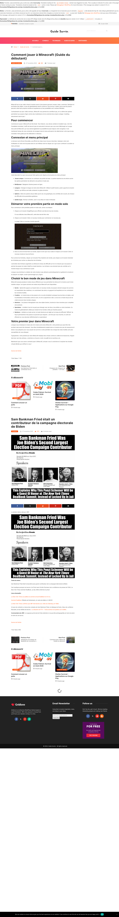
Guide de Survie (69, 40)
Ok (102, 914)
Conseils (45, 40)
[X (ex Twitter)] (93, 716)
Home (15, 47)
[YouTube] (97, 716)
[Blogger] (102, 716)
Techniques (56, 40)
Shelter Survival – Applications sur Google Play (31, 23)
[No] (117, 914)
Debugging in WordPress (64, 5)
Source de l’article (16, 351)
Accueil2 (35, 40)
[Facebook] (88, 716)
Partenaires (82, 40)
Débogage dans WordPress (92, 13)
